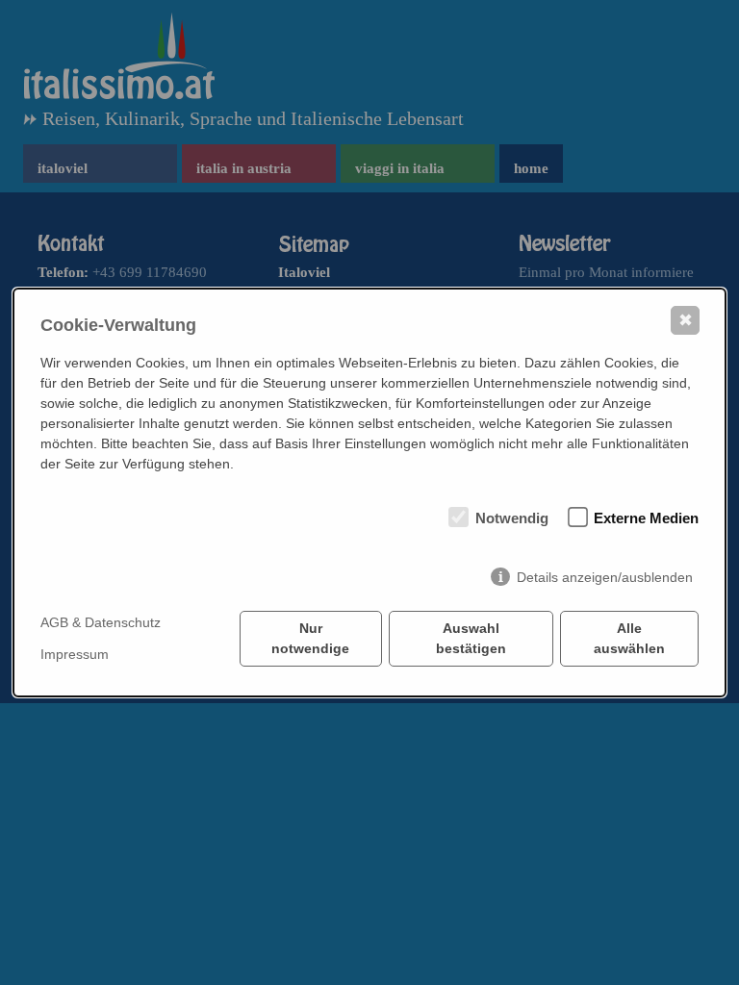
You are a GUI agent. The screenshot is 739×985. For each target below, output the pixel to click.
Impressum (74, 654)
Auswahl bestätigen (471, 638)
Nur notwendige (310, 638)
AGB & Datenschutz (100, 622)
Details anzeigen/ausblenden (605, 577)
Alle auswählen (629, 638)
